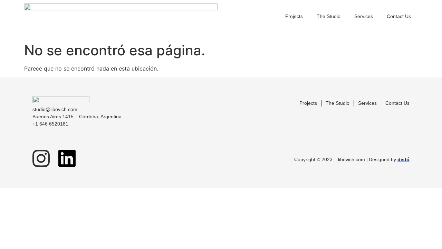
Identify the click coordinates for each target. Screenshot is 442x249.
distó (403, 159)
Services (363, 16)
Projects (294, 16)
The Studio (328, 16)
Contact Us (399, 16)
